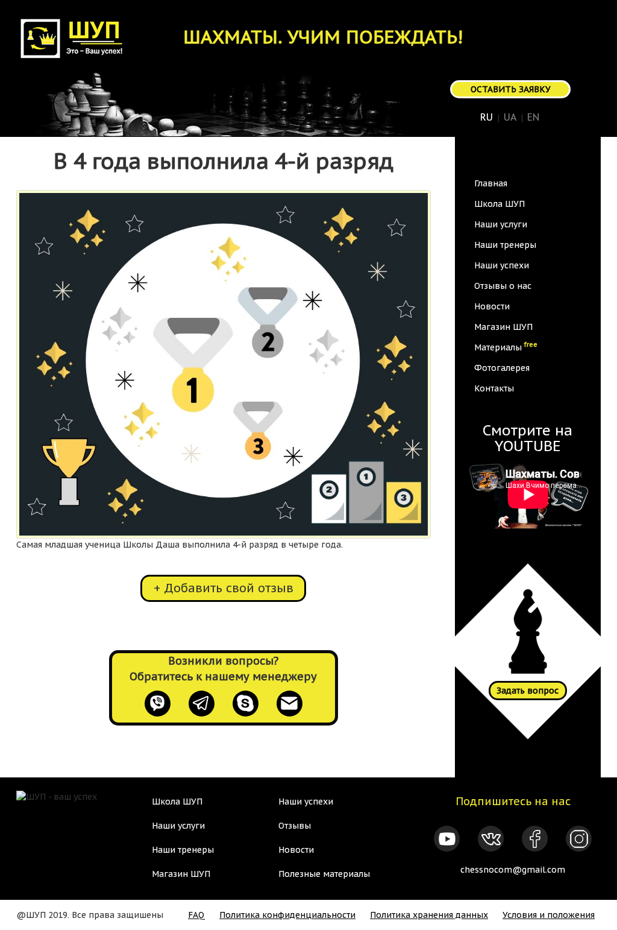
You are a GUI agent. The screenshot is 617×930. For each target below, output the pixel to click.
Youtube (447, 839)
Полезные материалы (324, 873)
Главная (490, 183)
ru (486, 117)
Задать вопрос (527, 690)
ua (510, 117)
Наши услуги (500, 224)
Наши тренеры (505, 244)
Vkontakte (491, 839)
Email (289, 703)
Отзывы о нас (502, 285)
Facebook (535, 839)
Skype (245, 703)
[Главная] (77, 38)
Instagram (579, 839)
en (533, 117)
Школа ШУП (499, 203)
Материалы (505, 346)
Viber (158, 703)
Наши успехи (501, 265)
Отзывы (294, 825)
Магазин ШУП (503, 326)
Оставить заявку (511, 89)
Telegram (202, 703)
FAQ (196, 914)
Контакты (494, 388)
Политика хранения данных (429, 914)
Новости (492, 306)
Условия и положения (549, 914)
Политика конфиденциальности (287, 914)
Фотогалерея (502, 367)
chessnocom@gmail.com (512, 869)
